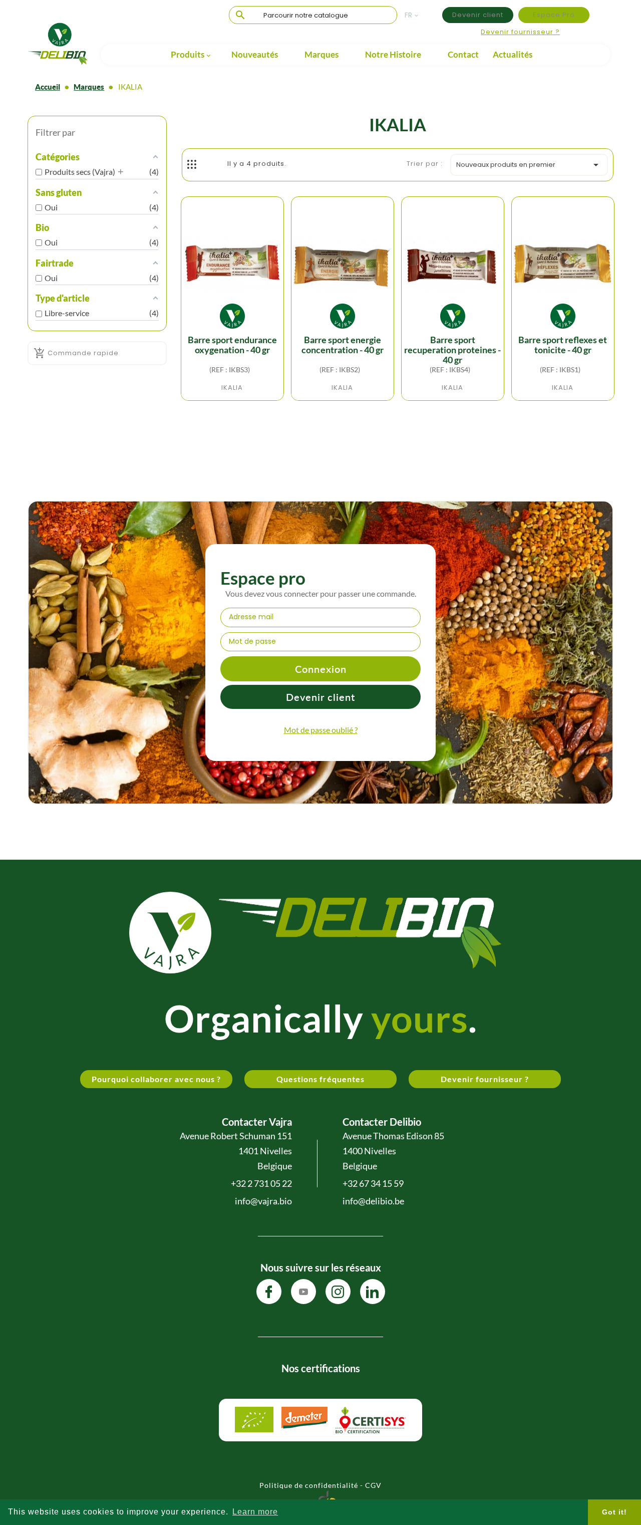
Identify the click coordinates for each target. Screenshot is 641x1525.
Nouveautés (254, 54)
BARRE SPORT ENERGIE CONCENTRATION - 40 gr (342, 345)
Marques (321, 54)
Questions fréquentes (320, 1079)
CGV (373, 1485)
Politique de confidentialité (308, 1485)
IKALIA (232, 387)
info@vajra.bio (263, 1200)
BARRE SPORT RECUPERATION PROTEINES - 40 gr (452, 350)
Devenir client (477, 15)
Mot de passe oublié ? (321, 729)
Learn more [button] (255, 1511)
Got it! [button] (614, 1512)
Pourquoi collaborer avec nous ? (156, 1079)
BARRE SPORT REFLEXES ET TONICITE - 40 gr (562, 345)
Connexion (321, 669)
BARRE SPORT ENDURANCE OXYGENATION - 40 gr (232, 345)
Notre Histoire (393, 54)
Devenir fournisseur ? (520, 32)
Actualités (512, 54)
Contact (463, 54)
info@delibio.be (373, 1200)
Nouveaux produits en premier (529, 165)
